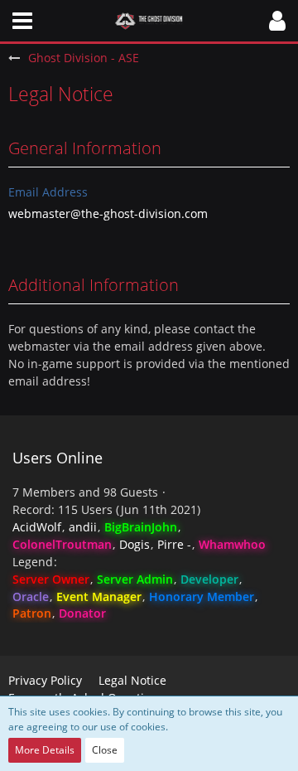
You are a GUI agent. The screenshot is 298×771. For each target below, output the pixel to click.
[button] (22, 20)
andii (83, 527)
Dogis (134, 544)
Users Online (57, 458)
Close (105, 750)
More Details (44, 750)
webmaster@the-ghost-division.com (108, 213)
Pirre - (174, 544)
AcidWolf (36, 527)
